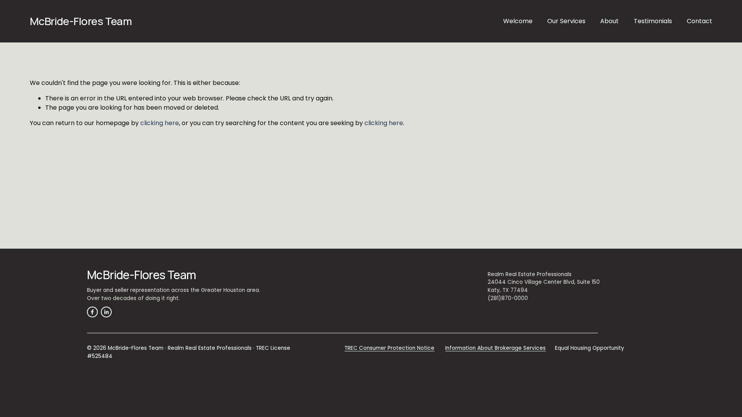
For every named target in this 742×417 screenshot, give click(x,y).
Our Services (566, 21)
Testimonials (653, 21)
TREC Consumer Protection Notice (389, 348)
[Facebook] (92, 312)
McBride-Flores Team (81, 21)
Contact (699, 21)
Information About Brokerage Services (495, 348)
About (609, 21)
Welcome (518, 21)
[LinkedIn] (106, 312)
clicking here (159, 123)
